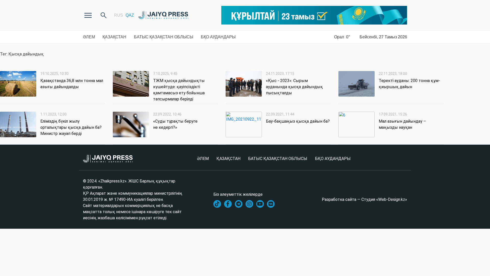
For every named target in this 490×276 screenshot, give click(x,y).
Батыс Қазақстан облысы (163, 37)
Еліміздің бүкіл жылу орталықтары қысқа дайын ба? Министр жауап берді (71, 127)
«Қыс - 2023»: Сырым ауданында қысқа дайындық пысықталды (294, 86)
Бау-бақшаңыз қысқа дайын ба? (298, 121)
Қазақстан (114, 37)
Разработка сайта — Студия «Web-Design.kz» (364, 199)
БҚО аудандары (218, 37)
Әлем (89, 37)
